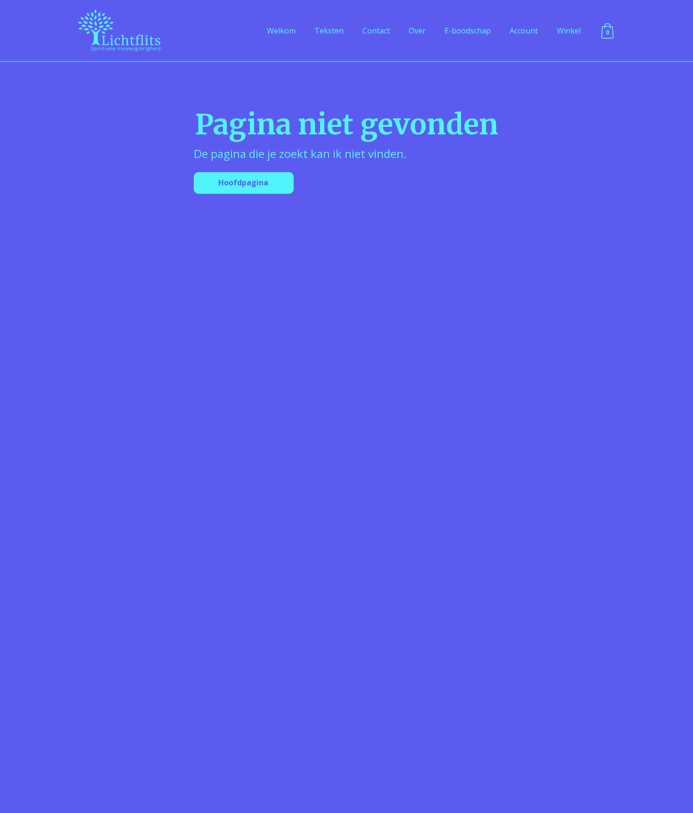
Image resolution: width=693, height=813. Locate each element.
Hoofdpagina (243, 182)
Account (524, 30)
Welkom (281, 30)
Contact (376, 30)
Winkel (569, 30)
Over (417, 30)
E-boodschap (468, 30)
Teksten (329, 30)
